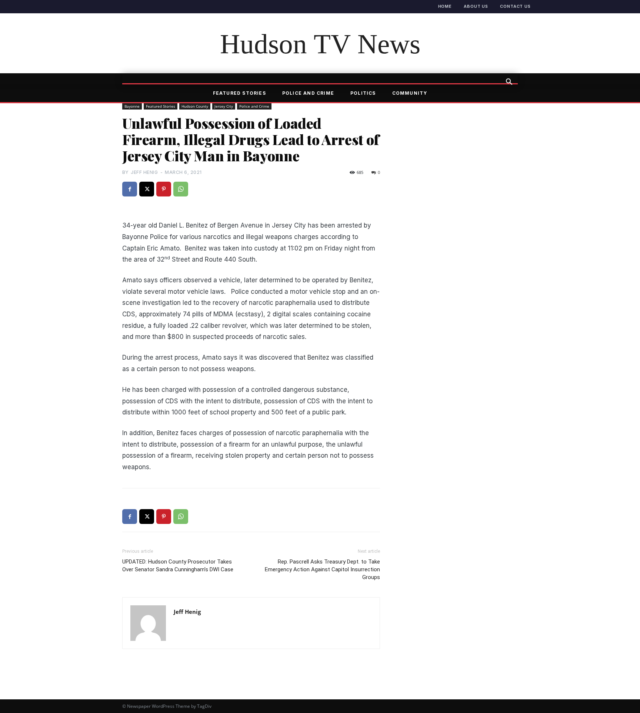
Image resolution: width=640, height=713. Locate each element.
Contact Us (515, 6)
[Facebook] (129, 189)
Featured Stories (239, 93)
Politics (363, 93)
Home (445, 6)
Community (409, 93)
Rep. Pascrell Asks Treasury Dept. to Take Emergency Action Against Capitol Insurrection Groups (322, 569)
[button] (509, 82)
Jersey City (223, 106)
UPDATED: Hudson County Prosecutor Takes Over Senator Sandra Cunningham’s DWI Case (177, 565)
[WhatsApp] (180, 189)
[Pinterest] (163, 189)
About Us (476, 6)
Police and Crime (308, 93)
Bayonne (132, 106)
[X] (146, 189)
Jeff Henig (144, 172)
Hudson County (194, 106)
